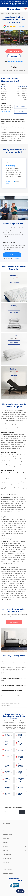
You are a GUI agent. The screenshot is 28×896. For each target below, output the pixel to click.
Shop (2, 9)
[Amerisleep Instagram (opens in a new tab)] (12, 880)
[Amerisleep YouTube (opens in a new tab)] (19, 880)
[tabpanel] (14, 38)
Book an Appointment (15, 61)
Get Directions (21, 106)
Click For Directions (15, 51)
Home (2, 13)
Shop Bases (14, 375)
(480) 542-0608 (5, 111)
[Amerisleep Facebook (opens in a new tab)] (6, 880)
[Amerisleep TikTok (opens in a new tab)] (22, 880)
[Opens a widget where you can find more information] (20, 891)
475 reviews (21, 26)
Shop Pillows (14, 342)
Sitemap (25, 889)
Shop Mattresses (14, 282)
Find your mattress (14, 622)
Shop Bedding (14, 312)
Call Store (20, 111)
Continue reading (8, 182)
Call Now (14, 56)
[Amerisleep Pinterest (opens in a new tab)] (15, 880)
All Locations (9, 13)
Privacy (14, 889)
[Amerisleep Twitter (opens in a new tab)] (9, 880)
